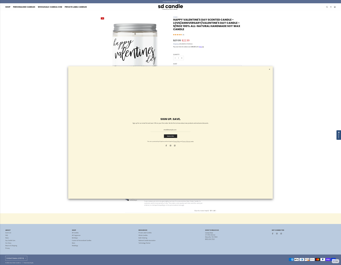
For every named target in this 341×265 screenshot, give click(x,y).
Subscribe (170, 136)
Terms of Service (186, 141)
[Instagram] (170, 146)
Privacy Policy (176, 141)
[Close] (269, 69)
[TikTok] (175, 146)
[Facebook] (166, 146)
